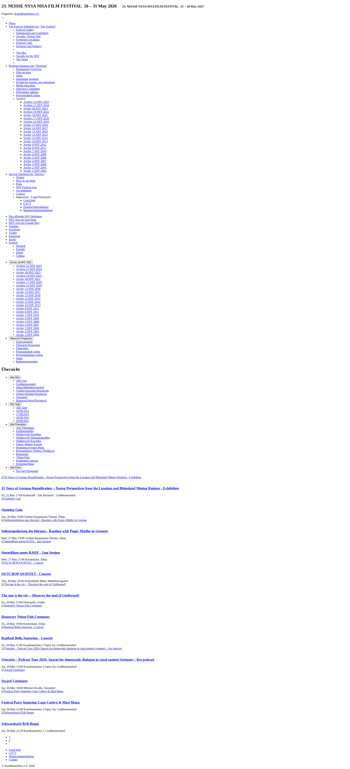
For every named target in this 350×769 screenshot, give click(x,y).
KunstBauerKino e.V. (26, 13)
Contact (13, 759)
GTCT (13, 753)
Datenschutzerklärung (21, 756)
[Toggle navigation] (2, 18)
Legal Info (15, 749)
